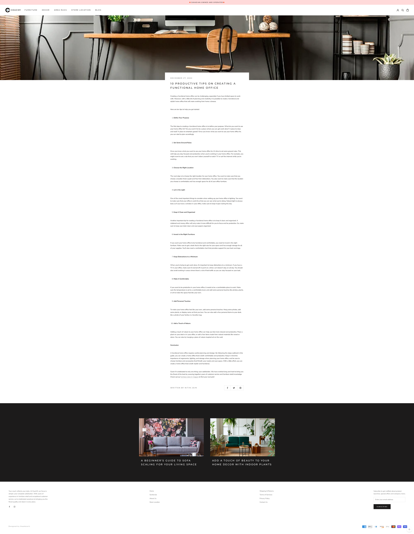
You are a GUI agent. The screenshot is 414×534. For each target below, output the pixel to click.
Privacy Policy (265, 498)
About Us (153, 498)
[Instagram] (14, 506)
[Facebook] (9, 506)
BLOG (98, 10)
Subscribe (382, 506)
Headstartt (25, 526)
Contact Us (263, 502)
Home (152, 491)
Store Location (81, 10)
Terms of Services (266, 495)
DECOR (46, 10)
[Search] (403, 10)
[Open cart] (408, 10)
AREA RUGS (60, 10)
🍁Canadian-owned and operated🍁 (207, 2)
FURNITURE (31, 10)
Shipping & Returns (267, 491)
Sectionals (153, 495)
